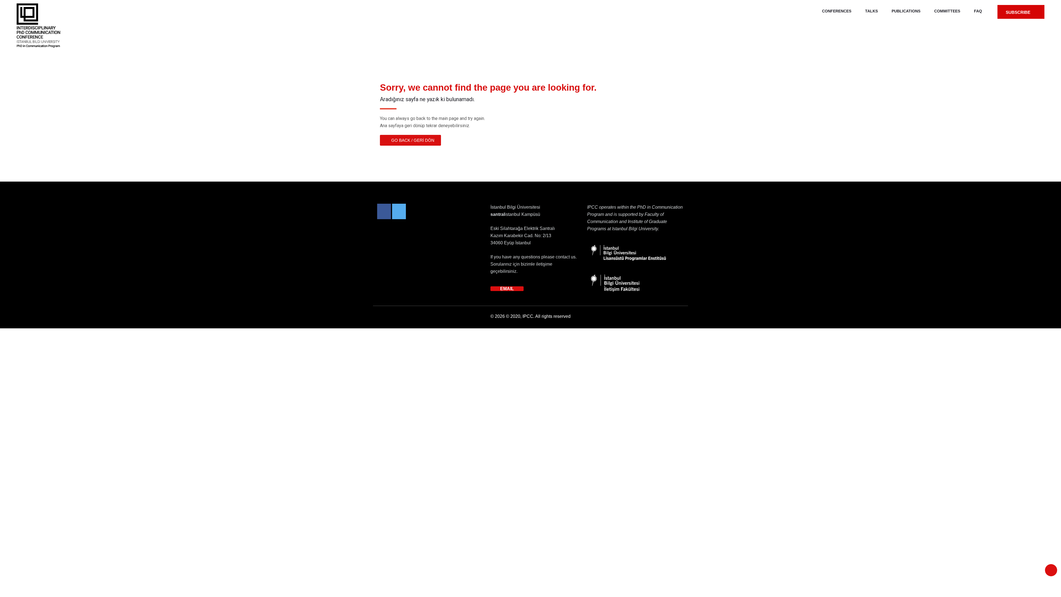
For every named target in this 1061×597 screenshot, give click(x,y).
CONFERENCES (836, 11)
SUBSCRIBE (1018, 12)
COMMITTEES (947, 11)
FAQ (978, 11)
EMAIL (507, 288)
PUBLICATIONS (906, 11)
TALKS (871, 11)
